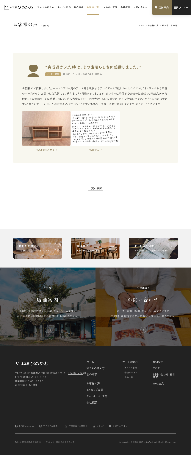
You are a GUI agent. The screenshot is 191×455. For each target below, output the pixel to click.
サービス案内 (64, 7)
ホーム (142, 26)
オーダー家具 (130, 368)
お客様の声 (93, 7)
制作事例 (79, 7)
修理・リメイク (130, 373)
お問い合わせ (140, 7)
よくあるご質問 (110, 7)
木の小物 (129, 377)
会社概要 (125, 7)
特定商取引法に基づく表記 (28, 442)
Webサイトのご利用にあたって (60, 442)
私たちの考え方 (45, 7)
